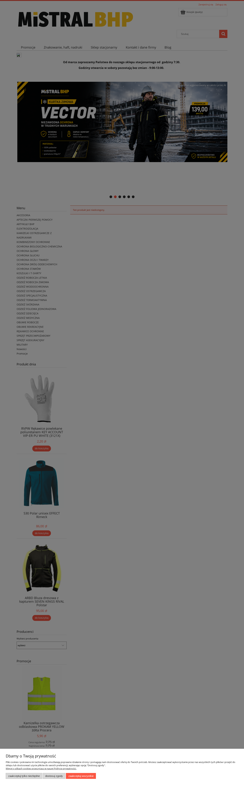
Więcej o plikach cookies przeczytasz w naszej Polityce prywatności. (41, 768)
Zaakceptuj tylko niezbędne (24, 775)
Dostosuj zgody (54, 775)
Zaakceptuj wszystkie (81, 775)
